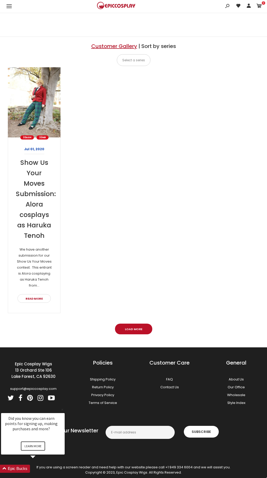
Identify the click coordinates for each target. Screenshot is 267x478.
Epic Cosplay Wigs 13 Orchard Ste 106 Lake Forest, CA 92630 (33, 370)
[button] (39, 469)
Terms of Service (103, 402)
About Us (236, 379)
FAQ (169, 379)
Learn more (33, 446)
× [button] (62, 409)
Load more (133, 329)
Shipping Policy (103, 379)
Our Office (236, 387)
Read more (34, 299)
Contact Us (169, 387)
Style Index (236, 402)
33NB (42, 137)
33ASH (27, 137)
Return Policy (103, 387)
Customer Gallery (114, 46)
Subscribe (201, 431)
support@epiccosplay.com (33, 388)
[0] (259, 6)
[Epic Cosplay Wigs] (116, 6)
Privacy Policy (102, 394)
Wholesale (236, 394)
